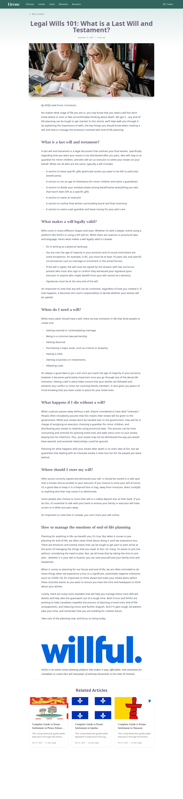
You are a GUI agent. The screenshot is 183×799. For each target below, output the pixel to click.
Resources (76, 4)
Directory (30, 4)
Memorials (63, 4)
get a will (76, 373)
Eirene (14, 4)
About (52, 4)
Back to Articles (38, 14)
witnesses (128, 266)
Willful (60, 234)
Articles (41, 4)
